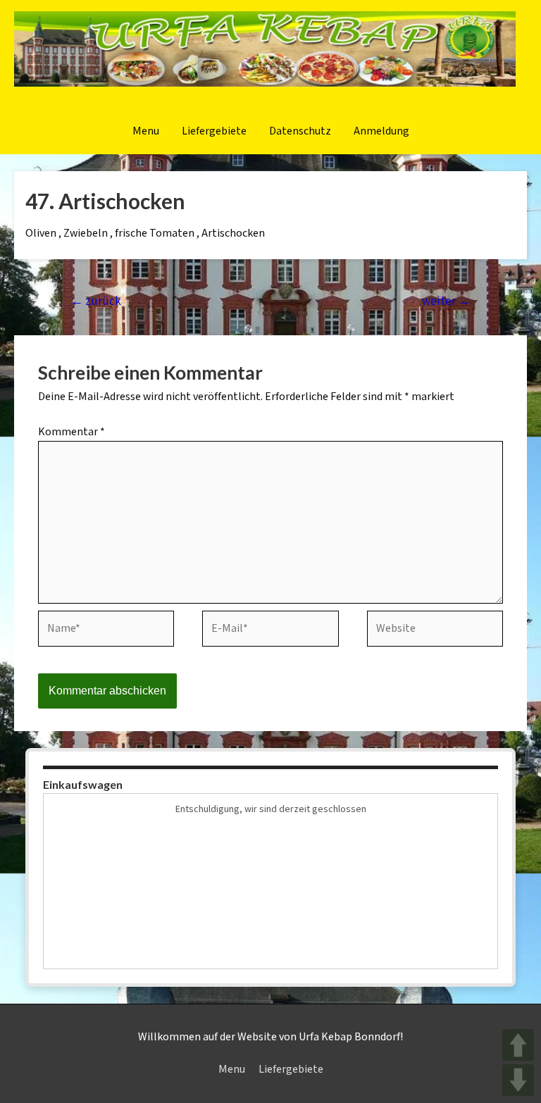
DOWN (518, 1080)
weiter (446, 301)
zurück (96, 301)
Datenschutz (300, 131)
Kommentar (71, 432)
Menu (145, 131)
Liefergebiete (214, 131)
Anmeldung (381, 131)
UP (518, 1045)
